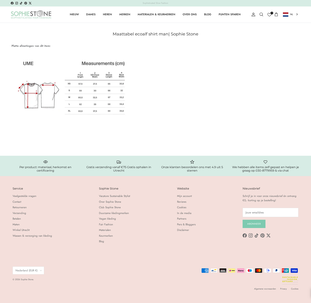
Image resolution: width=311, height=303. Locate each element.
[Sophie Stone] (31, 14)
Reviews (181, 202)
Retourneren (20, 207)
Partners (181, 219)
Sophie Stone (27, 279)
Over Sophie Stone (110, 202)
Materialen (105, 230)
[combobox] (290, 14)
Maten (16, 224)
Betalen (17, 219)
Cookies (181, 207)
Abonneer (254, 223)
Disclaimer (183, 230)
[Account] (253, 14)
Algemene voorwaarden (265, 288)
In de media (184, 213)
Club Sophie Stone (110, 207)
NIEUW (74, 14)
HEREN (107, 14)
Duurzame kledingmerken (114, 213)
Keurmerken (106, 236)
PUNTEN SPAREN (230, 14)
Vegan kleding (107, 219)
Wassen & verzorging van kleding (32, 236)
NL (291, 14)
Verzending (19, 213)
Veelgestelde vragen (24, 196)
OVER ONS (190, 14)
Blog (101, 241)
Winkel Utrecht (21, 230)
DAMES (91, 14)
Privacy (283, 288)
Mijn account (184, 196)
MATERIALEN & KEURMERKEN (156, 14)
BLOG (207, 14)
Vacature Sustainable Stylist (114, 196)
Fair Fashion (106, 224)
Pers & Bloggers (186, 224)
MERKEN (124, 14)
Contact (17, 202)
